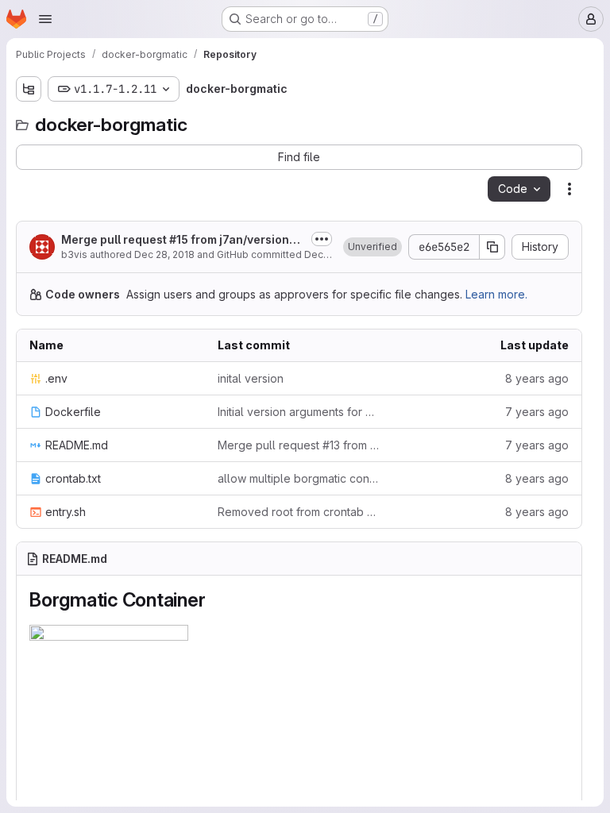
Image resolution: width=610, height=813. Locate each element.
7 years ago (537, 411)
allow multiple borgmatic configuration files (299, 478)
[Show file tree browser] (28, 89)
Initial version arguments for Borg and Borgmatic (299, 411)
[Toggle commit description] (321, 239)
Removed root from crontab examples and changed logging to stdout (299, 511)
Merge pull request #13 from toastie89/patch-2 (299, 445)
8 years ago (537, 378)
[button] (372, 246)
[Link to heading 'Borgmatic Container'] (215, 599)
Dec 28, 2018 (164, 254)
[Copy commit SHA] (492, 247)
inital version (251, 378)
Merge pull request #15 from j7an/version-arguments (181, 240)
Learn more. (496, 294)
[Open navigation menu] (45, 19)
